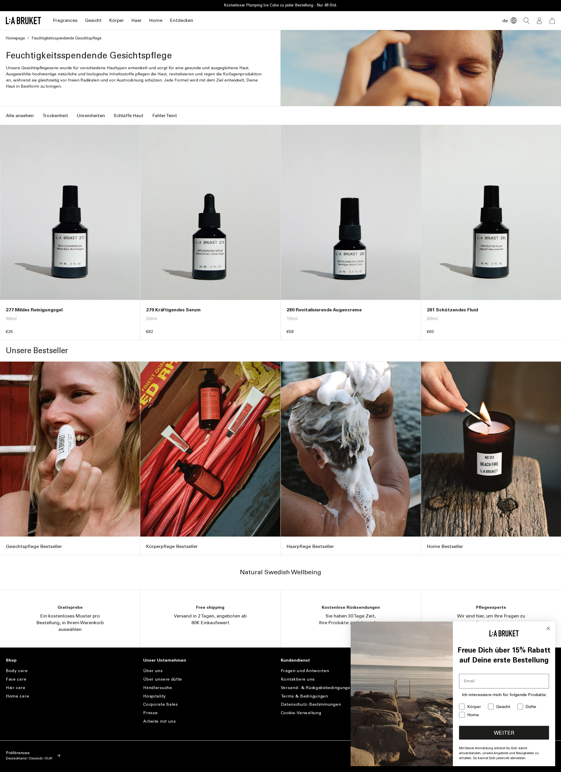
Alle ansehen (20, 115)
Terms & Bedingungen (304, 696)
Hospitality (154, 696)
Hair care (15, 687)
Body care (16, 671)
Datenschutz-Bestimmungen (311, 704)
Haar (136, 20)
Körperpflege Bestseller (172, 546)
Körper (116, 20)
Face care (16, 679)
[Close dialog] (548, 628)
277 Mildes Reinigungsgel (34, 310)
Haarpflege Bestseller (310, 546)
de (505, 20)
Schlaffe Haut (128, 115)
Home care (17, 696)
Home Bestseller (445, 546)
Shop (11, 660)
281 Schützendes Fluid (452, 310)
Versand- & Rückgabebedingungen (317, 687)
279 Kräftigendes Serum (173, 310)
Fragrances (65, 20)
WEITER (504, 733)
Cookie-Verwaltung (301, 712)
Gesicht (93, 20)
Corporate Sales (160, 704)
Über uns (153, 671)
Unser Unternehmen (164, 660)
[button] (65, 20)
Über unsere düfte (162, 679)
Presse (150, 712)
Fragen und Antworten (305, 671)
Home (155, 20)
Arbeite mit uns (159, 721)
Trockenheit (55, 115)
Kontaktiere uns (298, 679)
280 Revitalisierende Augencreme (324, 310)
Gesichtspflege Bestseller (34, 546)
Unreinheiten (91, 115)
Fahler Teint (164, 115)
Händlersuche (157, 687)
